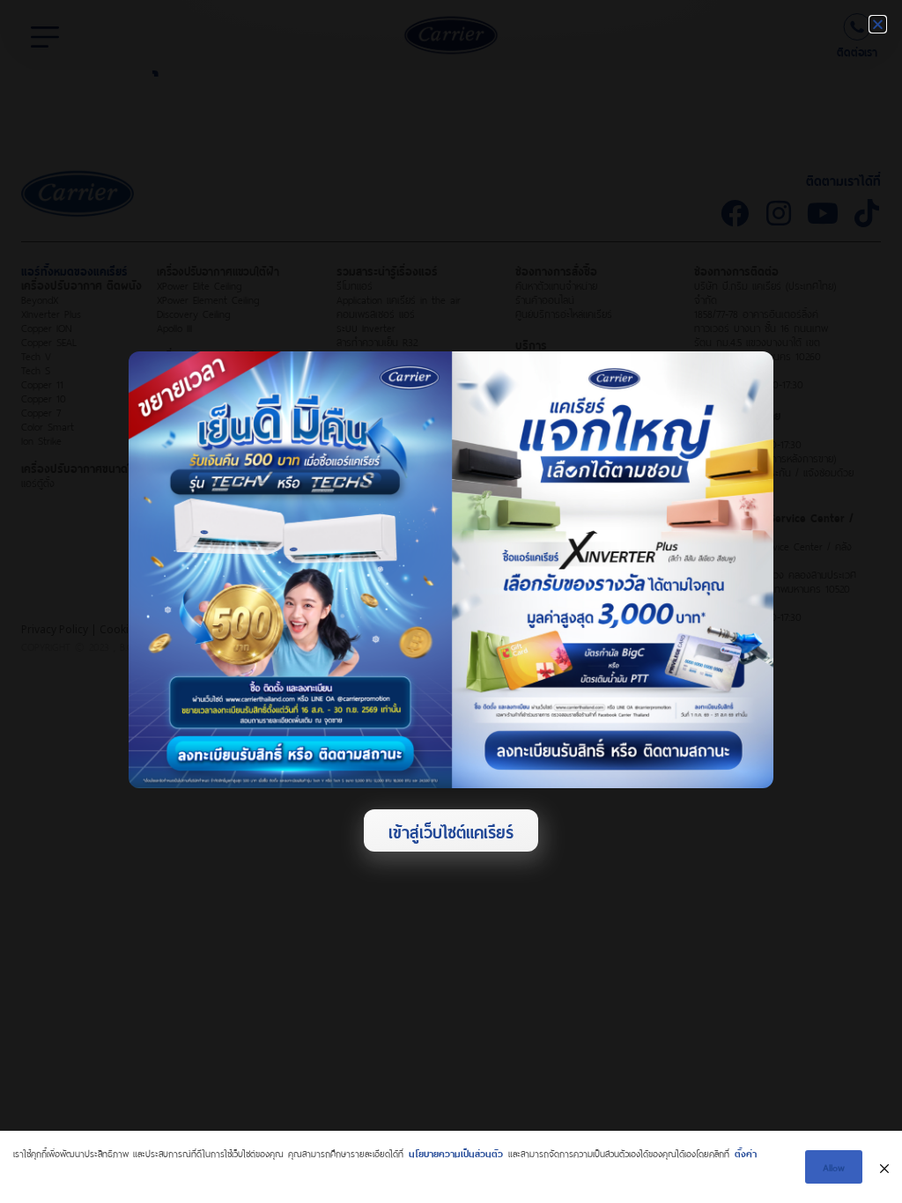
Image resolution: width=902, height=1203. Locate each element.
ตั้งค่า (746, 1152)
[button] (877, 24)
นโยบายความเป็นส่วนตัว (456, 1152)
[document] (451, 601)
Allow (834, 1166)
